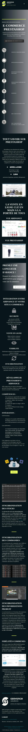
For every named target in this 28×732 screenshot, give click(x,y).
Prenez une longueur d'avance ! (10, 269)
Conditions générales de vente (14, 727)
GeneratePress (23, 730)
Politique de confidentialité (17, 726)
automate (21, 519)
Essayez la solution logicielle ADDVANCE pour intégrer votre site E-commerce (13, 279)
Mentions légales (7, 726)
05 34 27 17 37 (5, 719)
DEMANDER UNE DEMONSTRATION (15, 40)
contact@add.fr (13, 719)
